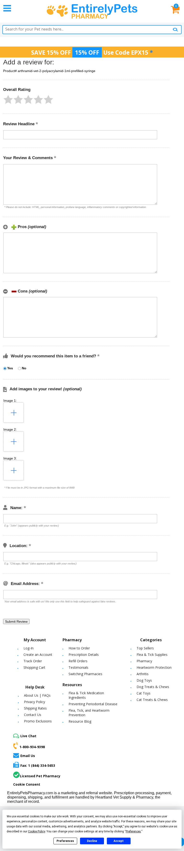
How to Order (79, 648)
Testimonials (78, 667)
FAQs (46, 695)
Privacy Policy (34, 702)
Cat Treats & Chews (152, 699)
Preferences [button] (133, 831)
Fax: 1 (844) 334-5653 (37, 765)
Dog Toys (144, 680)
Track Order (32, 661)
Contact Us (32, 714)
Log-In (28, 648)
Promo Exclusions (38, 721)
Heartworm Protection (154, 667)
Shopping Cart (34, 667)
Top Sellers (145, 648)
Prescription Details (84, 654)
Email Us (27, 755)
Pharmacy (144, 661)
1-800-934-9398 (32, 747)
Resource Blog (80, 721)
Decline (92, 841)
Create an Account (37, 654)
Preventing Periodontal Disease (93, 704)
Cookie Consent (26, 784)
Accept (119, 841)
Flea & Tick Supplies (152, 654)
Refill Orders (78, 661)
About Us (31, 695)
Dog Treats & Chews (153, 686)
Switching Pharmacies (85, 674)
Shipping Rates (35, 708)
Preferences (65, 841)
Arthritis (143, 674)
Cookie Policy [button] (36, 831)
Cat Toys (143, 693)
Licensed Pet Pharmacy (40, 776)
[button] (8, 99)
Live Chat (28, 736)
